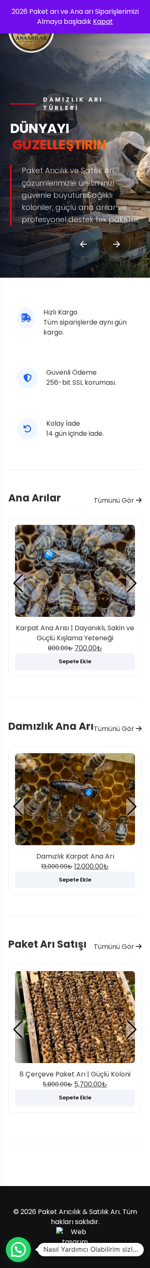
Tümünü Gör (115, 500)
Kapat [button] (103, 21)
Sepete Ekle (75, 661)
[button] (132, 583)
